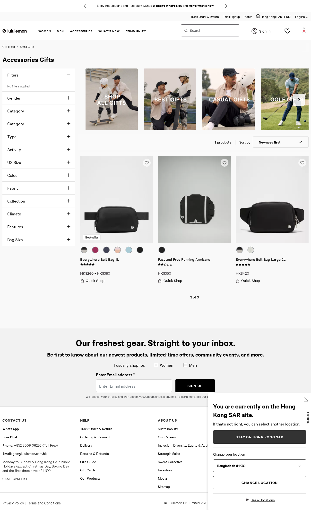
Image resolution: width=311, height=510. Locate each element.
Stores (248, 16)
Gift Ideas (8, 46)
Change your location (229, 454)
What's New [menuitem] (109, 31)
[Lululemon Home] (14, 30)
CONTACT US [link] (14, 420)
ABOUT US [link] (167, 420)
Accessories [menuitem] (81, 31)
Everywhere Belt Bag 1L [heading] (99, 259)
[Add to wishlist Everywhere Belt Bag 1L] (147, 162)
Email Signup (231, 16)
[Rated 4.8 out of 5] (87, 264)
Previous (85, 6)
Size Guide (88, 461)
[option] (84, 250)
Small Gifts (27, 46)
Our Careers (167, 436)
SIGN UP (195, 385)
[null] (112, 99)
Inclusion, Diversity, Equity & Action (184, 445)
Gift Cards (87, 470)
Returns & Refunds (94, 453)
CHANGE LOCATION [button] (260, 482)
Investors (165, 470)
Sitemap (164, 486)
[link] (116, 199)
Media (162, 478)
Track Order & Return (204, 16)
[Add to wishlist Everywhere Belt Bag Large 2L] (302, 162)
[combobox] (210, 30)
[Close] (306, 398)
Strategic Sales (169, 453)
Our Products (90, 478)
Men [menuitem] (60, 31)
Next (226, 6)
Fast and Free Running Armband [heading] (184, 259)
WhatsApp (10, 428)
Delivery (86, 445)
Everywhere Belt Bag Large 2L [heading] (261, 259)
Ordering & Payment (95, 436)
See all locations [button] (263, 499)
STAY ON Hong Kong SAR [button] (259, 436)
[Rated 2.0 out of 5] (165, 264)
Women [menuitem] (44, 31)
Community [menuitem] (136, 31)
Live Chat (9, 436)
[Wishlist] (287, 32)
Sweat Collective (170, 461)
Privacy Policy (13, 503)
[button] (273, 16)
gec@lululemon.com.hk (30, 453)
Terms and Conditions (44, 503)
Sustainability (168, 428)
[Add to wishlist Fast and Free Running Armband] (224, 162)
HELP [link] (85, 420)
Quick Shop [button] (95, 280)
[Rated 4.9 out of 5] (243, 264)
